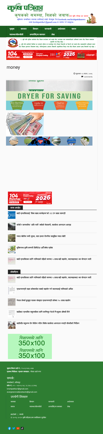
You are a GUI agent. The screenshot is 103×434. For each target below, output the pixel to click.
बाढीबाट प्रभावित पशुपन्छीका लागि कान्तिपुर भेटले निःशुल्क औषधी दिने (43, 311)
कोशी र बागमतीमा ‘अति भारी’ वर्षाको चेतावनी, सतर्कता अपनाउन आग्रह (44, 224)
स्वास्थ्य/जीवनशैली (16, 34)
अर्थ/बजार (61, 28)
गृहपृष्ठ (12, 28)
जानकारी (48, 28)
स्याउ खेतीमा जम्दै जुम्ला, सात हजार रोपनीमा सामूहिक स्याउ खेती (41, 236)
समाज (74, 28)
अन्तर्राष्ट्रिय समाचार (37, 34)
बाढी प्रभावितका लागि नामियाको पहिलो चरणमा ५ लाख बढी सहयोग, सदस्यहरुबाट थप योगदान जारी (54, 258)
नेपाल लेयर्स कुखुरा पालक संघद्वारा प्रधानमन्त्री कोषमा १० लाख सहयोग (43, 300)
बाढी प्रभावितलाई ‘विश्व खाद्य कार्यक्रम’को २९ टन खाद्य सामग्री (41, 213)
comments (88, 76)
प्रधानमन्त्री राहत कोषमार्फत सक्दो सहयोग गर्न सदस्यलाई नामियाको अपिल (45, 288)
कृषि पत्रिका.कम (28, 417)
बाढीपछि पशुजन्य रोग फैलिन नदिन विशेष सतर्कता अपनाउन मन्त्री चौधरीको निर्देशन (48, 323)
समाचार (24, 28)
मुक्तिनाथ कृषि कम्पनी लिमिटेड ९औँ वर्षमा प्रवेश (35, 247)
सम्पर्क (21, 414)
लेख (53, 34)
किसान (35, 28)
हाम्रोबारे (13, 414)
